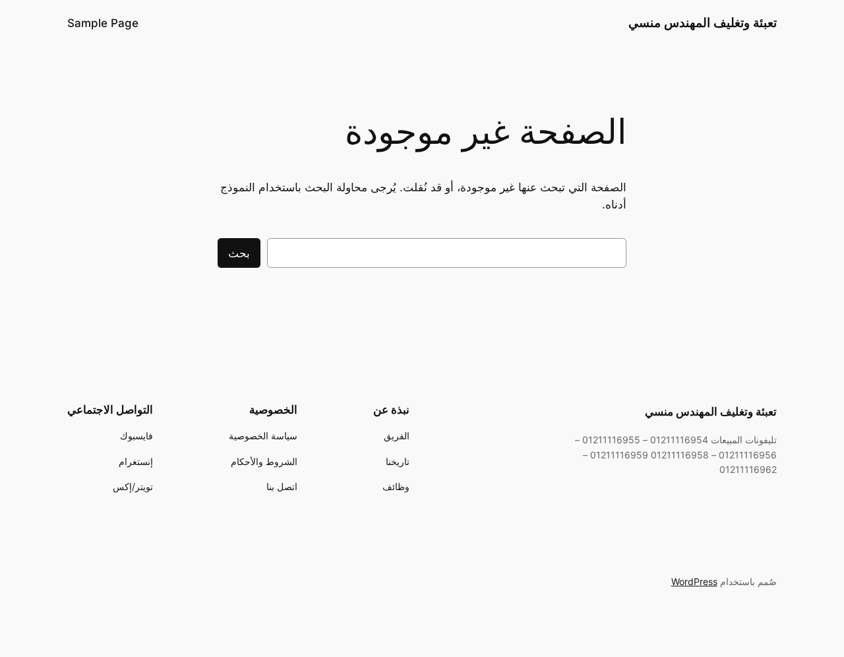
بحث (239, 253)
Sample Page (102, 23)
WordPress (694, 581)
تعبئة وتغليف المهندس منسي (702, 22)
